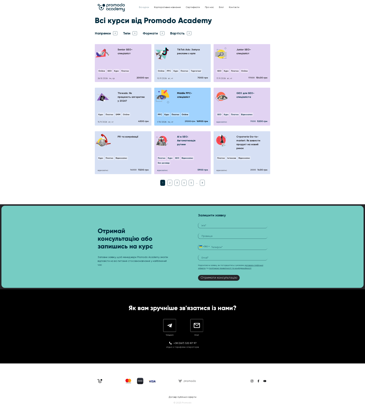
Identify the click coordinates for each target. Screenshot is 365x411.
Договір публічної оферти (182, 397)
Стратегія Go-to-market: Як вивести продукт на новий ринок (248, 142)
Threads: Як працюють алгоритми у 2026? (131, 97)
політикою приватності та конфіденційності (230, 268)
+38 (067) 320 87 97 (185, 343)
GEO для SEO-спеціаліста (245, 95)
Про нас (209, 7)
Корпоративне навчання (167, 7)
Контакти (234, 7)
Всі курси (144, 7)
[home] (111, 7)
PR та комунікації (128, 136)
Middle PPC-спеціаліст (184, 95)
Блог (221, 7)
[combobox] (204, 247)
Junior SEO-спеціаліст (243, 51)
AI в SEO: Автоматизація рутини (186, 140)
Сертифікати (193, 7)
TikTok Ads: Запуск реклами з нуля (188, 51)
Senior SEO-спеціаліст (125, 51)
